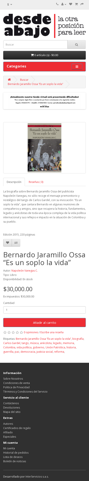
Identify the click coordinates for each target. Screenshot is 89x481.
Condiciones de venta (16, 383)
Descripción (14, 182)
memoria (68, 343)
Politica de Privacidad (16, 387)
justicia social (45, 352)
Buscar (24, 80)
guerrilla (8, 352)
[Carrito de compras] (76, 4)
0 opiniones (31, 332)
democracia (28, 352)
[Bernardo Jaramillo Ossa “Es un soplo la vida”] (44, 147)
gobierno (38, 347)
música (34, 343)
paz (17, 352)
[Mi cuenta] (63, 4)
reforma (59, 352)
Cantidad (8, 303)
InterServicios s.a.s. (37, 476)
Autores (8, 424)
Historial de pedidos (16, 452)
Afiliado (8, 432)
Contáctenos (11, 403)
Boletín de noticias (14, 461)
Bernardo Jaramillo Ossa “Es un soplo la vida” (35, 84)
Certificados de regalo (17, 428)
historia (71, 347)
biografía (78, 339)
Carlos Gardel (11, 343)
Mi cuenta (9, 448)
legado (57, 343)
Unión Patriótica (55, 347)
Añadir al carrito (44, 322)
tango (25, 343)
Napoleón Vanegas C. (24, 270)
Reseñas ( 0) (36, 182)
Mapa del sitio (12, 412)
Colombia (9, 347)
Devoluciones (11, 407)
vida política (24, 347)
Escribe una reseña (52, 332)
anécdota (46, 343)
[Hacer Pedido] (82, 4)
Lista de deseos (12, 457)
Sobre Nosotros (13, 378)
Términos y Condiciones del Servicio (25, 391)
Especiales (9, 437)
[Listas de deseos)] (70, 4)
